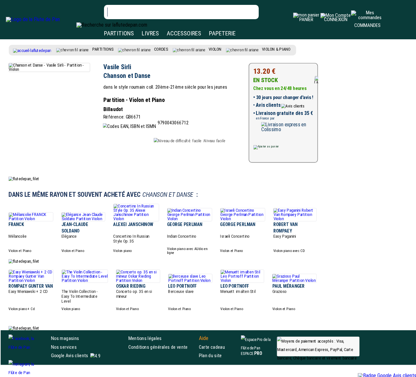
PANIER (306, 19)
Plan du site (210, 355)
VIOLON (215, 49)
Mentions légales (145, 338)
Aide (204, 338)
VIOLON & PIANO (276, 49)
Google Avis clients (69, 355)
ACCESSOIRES (184, 33)
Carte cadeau (212, 347)
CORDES (161, 49)
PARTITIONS (119, 33)
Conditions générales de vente (162, 347)
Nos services (64, 347)
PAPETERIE (222, 33)
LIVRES (150, 33)
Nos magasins (65, 338)
